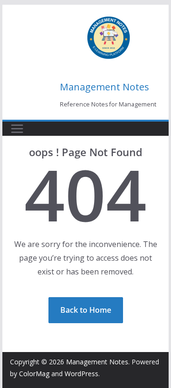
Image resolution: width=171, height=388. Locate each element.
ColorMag (34, 373)
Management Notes (104, 86)
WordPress (81, 373)
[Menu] (17, 129)
